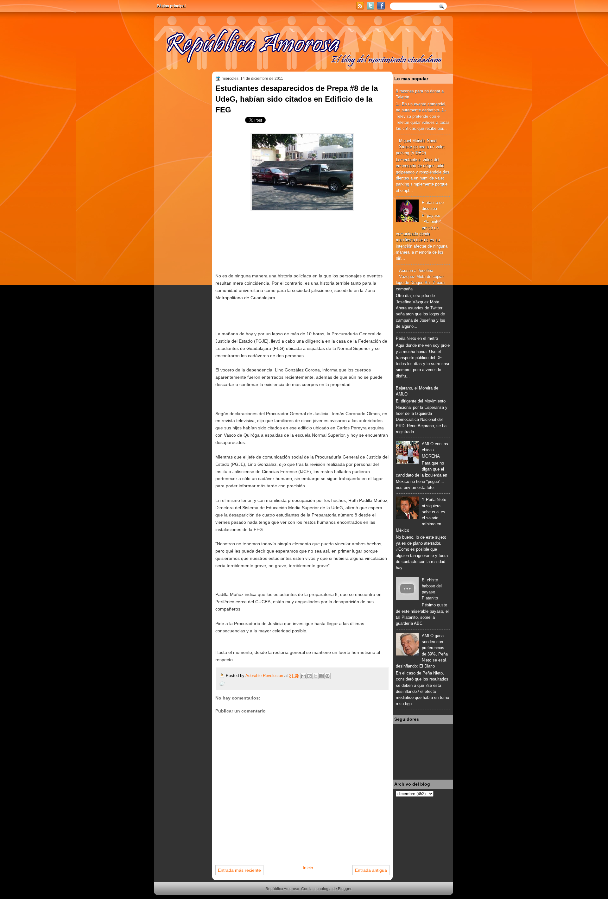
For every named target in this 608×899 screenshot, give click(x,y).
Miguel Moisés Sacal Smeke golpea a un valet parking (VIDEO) (420, 146)
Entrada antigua (371, 870)
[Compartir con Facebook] (321, 676)
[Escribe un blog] (309, 676)
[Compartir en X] (315, 676)
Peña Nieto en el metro (417, 338)
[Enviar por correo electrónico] (303, 676)
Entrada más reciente (239, 870)
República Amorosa (282, 889)
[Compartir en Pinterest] (327, 676)
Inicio (308, 867)
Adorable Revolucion (264, 675)
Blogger (344, 889)
